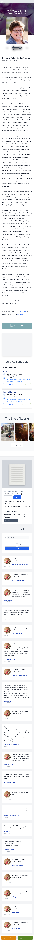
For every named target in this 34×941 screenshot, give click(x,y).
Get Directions (10, 384)
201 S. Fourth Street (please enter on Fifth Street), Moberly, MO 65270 (18, 380)
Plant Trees (24, 384)
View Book (8, 497)
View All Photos (17, 445)
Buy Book (17, 497)
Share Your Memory (10, 520)
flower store (20, 314)
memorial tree (22, 311)
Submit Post (17, 549)
